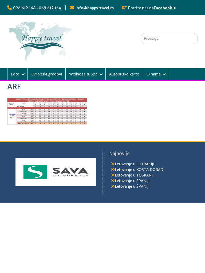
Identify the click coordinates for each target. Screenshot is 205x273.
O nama (154, 74)
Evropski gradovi (46, 74)
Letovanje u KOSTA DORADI (139, 169)
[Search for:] (169, 38)
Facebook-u (165, 8)
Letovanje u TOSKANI (134, 175)
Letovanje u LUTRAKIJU (135, 163)
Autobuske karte (124, 74)
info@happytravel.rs (95, 8)
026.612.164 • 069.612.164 (37, 8)
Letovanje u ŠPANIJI (132, 180)
